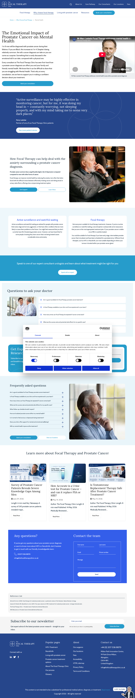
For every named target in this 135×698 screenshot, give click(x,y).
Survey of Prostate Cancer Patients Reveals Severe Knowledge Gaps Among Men (26, 489)
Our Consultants (104, 4)
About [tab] (97, 335)
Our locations (78, 651)
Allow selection (67, 368)
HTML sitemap (78, 663)
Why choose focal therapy (44, 13)
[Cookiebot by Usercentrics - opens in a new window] (101, 328)
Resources (85, 13)
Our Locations (119, 4)
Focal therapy (25, 13)
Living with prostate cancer (67, 13)
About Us (78, 4)
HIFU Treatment (51, 647)
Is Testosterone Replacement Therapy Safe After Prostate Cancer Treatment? (106, 489)
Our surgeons (78, 647)
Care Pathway (90, 4)
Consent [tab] (38, 335)
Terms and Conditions (81, 671)
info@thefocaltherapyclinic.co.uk (26, 558)
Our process (49, 670)
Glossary (48, 674)
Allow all (96, 368)
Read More (16, 516)
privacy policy (89, 626)
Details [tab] (67, 335)
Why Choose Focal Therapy (24, 20)
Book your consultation (104, 13)
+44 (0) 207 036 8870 (111, 647)
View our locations (52, 438)
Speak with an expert (67, 272)
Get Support (23, 189)
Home (12, 20)
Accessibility (77, 659)
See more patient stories (28, 130)
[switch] (56, 360)
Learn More (52, 190)
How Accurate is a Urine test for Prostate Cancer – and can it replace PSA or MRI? (66, 490)
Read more (106, 690)
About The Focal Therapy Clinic (57, 666)
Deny (39, 368)
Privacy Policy (78, 667)
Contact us (106, 642)
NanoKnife (49, 651)
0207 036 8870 (24, 554)
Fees (128, 4)
